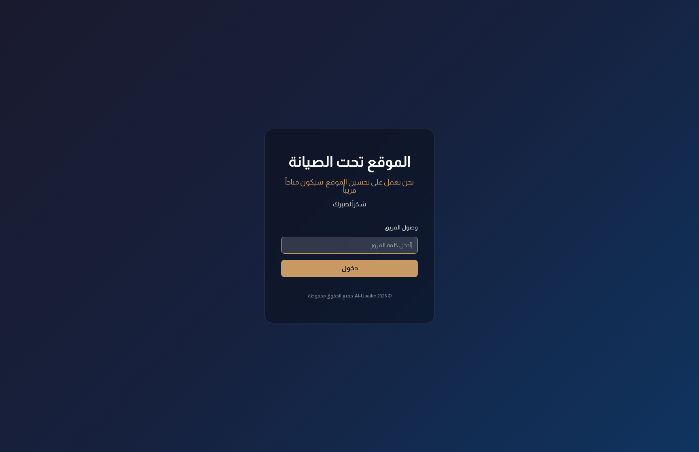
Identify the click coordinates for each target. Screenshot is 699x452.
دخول (349, 268)
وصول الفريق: (400, 227)
